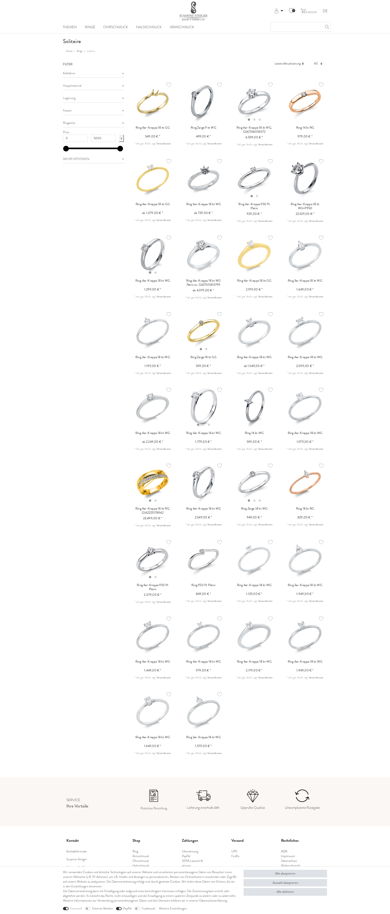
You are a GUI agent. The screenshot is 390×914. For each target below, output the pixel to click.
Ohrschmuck (115, 27)
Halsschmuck (149, 27)
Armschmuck (182, 27)
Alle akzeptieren (285, 873)
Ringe (90, 27)
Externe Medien (102, 908)
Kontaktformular (76, 851)
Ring (135, 851)
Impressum (288, 856)
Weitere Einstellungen (173, 908)
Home (69, 51)
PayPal (127, 908)
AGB (284, 851)
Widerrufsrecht (290, 865)
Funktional (148, 908)
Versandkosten (163, 143)
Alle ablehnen (285, 892)
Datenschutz (289, 861)
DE (325, 11)
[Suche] (325, 27)
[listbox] (254, 101)
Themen (70, 27)
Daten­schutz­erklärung (213, 900)
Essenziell (76, 908)
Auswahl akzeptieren (285, 883)
